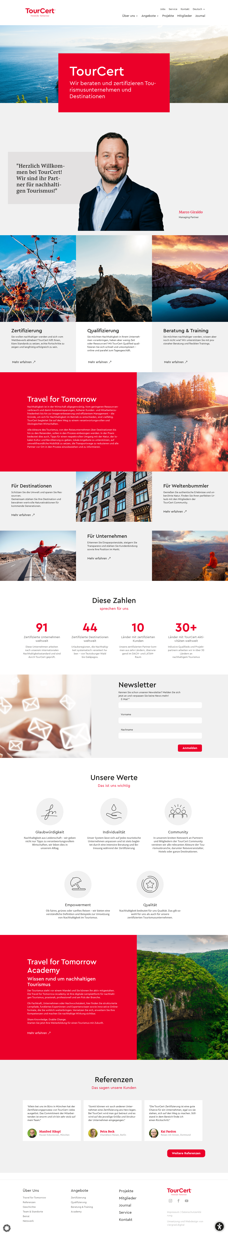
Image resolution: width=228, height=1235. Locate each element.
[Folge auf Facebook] (178, 1200)
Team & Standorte (33, 1211)
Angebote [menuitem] (148, 15)
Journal (125, 1205)
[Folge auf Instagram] (170, 1200)
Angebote (79, 1191)
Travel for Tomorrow (34, 1197)
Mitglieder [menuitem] (184, 15)
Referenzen (29, 1202)
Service (125, 1212)
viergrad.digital (175, 1225)
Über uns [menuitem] (128, 15)
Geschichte (29, 1207)
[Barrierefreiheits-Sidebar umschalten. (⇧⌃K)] (219, 1226)
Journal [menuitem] (200, 15)
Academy (76, 1211)
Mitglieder (127, 1198)
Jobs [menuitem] (162, 9)
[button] (24, 362)
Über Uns (31, 1191)
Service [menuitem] (173, 9)
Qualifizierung (79, 1202)
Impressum (173, 1212)
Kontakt (125, 1220)
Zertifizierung (78, 1197)
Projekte (126, 1191)
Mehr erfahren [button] (21, 515)
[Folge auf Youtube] (186, 1200)
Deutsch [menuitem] (197, 9)
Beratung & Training (82, 1207)
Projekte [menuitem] (168, 15)
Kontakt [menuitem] (185, 9)
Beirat (26, 1216)
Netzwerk (28, 1221)
